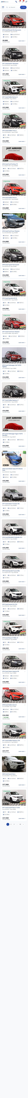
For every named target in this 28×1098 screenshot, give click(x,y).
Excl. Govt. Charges (6, 41)
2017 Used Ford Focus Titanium (10, 331)
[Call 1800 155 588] (16, 2)
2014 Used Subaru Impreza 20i (10, 671)
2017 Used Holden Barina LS (10, 97)
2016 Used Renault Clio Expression (11, 30)
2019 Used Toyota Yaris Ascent (10, 264)
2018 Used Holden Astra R (9, 705)
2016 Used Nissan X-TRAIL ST (10, 638)
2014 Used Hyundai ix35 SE (9, 298)
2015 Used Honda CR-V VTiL (9, 604)
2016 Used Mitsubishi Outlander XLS (12, 537)
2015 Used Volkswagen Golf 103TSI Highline (11, 366)
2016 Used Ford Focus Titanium (10, 231)
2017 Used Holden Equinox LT (10, 400)
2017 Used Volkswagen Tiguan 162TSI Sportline (12, 434)
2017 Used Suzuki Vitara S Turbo (11, 807)
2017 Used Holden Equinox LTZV (11, 740)
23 (20, 824)
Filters (23, 7)
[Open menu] (26, 2)
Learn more (21, 41)
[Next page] (23, 824)
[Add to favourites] (25, 30)
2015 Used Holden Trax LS (9, 130)
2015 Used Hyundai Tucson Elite (11, 571)
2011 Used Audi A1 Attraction (10, 63)
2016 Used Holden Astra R (9, 197)
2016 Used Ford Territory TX (10, 164)
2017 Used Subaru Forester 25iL (11, 503)
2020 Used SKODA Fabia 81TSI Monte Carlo (12, 469)
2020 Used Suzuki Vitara (8, 774)
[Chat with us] (23, 2)
